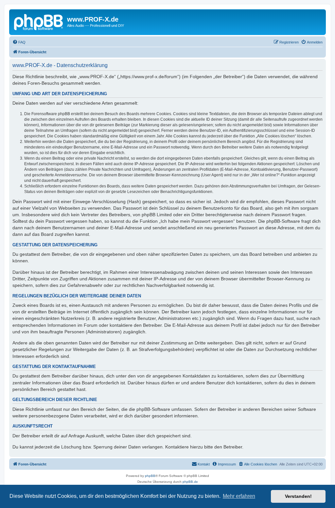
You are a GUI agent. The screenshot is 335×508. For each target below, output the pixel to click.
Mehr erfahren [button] (239, 496)
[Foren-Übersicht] (39, 21)
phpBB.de (190, 481)
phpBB (150, 476)
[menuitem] (19, 42)
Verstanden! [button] (298, 496)
